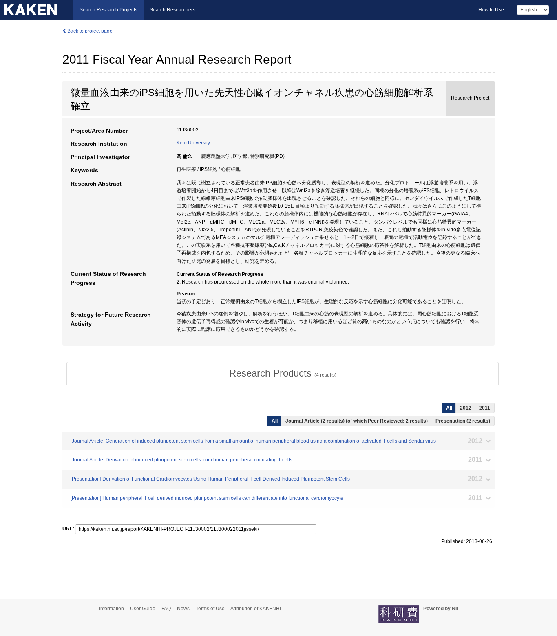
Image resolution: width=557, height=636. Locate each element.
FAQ (166, 609)
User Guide (142, 609)
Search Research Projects (108, 10)
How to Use (491, 10)
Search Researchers (172, 10)
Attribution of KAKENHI (255, 609)
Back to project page (89, 31)
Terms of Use (210, 609)
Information (111, 609)
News (183, 609)
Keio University (193, 143)
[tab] (282, 373)
